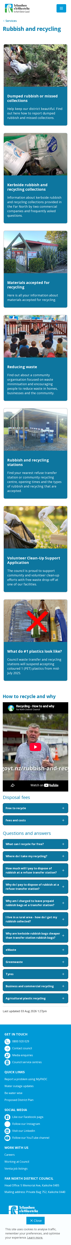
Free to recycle (16, 808)
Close (38, 1220)
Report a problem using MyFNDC (25, 1079)
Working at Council (16, 1162)
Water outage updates (19, 1086)
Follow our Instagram (26, 1124)
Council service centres (27, 1062)
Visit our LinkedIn (23, 1131)
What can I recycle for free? (25, 844)
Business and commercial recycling (30, 986)
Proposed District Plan (18, 1100)
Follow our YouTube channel (30, 1138)
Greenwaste (14, 962)
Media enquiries (22, 1055)
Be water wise (13, 1093)
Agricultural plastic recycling (26, 998)
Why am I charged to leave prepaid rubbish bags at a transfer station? (30, 903)
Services (11, 20)
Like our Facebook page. (28, 1117)
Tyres (9, 974)
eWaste (11, 950)
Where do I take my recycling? (26, 856)
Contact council (22, 1048)
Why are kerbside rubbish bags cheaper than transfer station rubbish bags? (33, 936)
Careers (9, 1155)
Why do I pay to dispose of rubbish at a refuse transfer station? (32, 887)
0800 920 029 (20, 1041)
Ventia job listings (16, 1168)
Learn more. (35, 1237)
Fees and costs (16, 820)
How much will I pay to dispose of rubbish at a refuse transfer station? (31, 870)
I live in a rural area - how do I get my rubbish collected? (31, 919)
